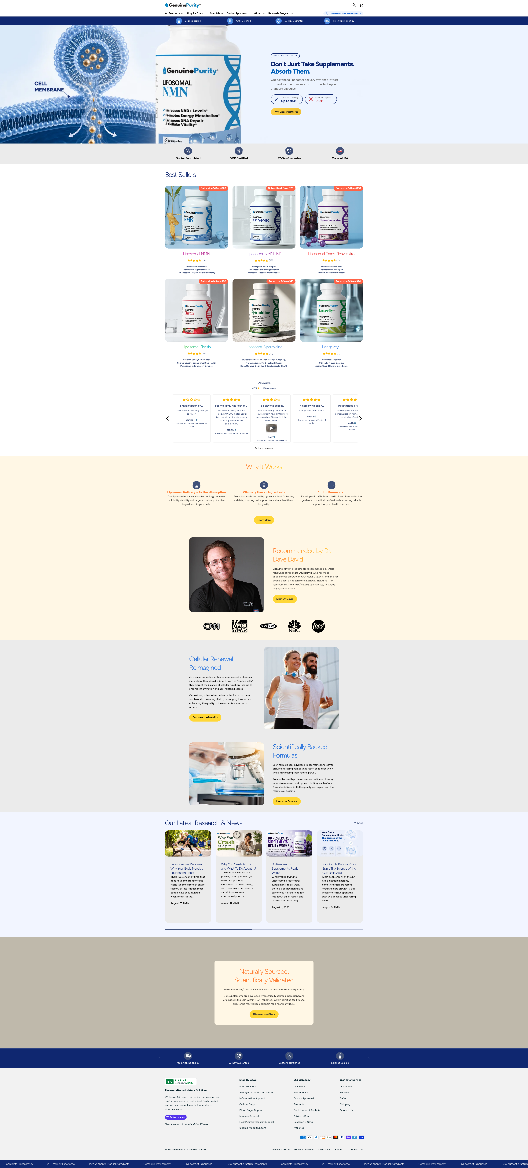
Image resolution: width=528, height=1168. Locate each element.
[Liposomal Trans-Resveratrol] (331, 217)
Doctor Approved (237, 13)
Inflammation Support (252, 1098)
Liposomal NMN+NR (264, 253)
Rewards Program (279, 13)
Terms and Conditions (304, 1149)
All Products (172, 13)
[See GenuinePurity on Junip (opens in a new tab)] (270, 448)
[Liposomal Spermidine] (264, 310)
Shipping (345, 1104)
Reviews (344, 1092)
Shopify (192, 1149)
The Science (301, 1092)
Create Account (356, 1149)
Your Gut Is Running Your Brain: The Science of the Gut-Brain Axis (339, 868)
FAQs (343, 1098)
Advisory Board (302, 1116)
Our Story (299, 1086)
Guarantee (346, 1086)
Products (299, 1104)
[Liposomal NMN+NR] (264, 217)
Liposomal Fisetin (196, 346)
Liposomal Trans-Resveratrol (331, 253)
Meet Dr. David (284, 598)
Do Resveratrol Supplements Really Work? (285, 868)
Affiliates (299, 1127)
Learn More (264, 520)
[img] (197, 420)
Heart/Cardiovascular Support (256, 1121)
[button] (361, 5)
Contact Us (346, 1110)
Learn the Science (286, 801)
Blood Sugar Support (251, 1110)
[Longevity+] (331, 310)
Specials (215, 13)
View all (358, 822)
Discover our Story (264, 1014)
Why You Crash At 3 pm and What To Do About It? (238, 866)
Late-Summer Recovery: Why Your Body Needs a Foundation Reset (186, 868)
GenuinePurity (178, 1149)
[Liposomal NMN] (196, 217)
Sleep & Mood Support (252, 1127)
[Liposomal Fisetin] (196, 310)
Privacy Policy (324, 1149)
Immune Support (249, 1116)
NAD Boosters (247, 1086)
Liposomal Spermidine (264, 346)
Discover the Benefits (205, 717)
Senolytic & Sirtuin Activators (256, 1092)
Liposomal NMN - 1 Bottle (236, 433)
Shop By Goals (194, 13)
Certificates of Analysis (307, 1110)
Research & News (303, 1121)
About (258, 13)
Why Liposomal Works (286, 112)
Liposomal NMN (196, 253)
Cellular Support (248, 1104)
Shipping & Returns (281, 1149)
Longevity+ (331, 346)
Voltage (202, 1149)
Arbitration (339, 1149)
